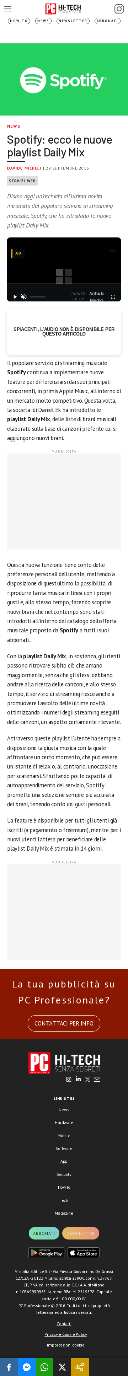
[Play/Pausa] (15, 297)
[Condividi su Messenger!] (27, 1367)
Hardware (64, 1122)
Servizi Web (22, 180)
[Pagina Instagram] (119, 9)
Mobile (64, 1135)
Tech (64, 1200)
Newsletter (73, 21)
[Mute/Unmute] (24, 297)
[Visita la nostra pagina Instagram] (68, 1080)
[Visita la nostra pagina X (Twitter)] (87, 1080)
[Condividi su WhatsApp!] (44, 1367)
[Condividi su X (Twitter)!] (62, 1367)
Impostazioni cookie (65, 1345)
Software (63, 1148)
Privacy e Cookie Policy (65, 1334)
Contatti (64, 1323)
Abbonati (107, 21)
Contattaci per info (63, 1023)
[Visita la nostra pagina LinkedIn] (78, 1080)
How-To (19, 21)
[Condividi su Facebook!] (9, 1367)
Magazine (64, 1213)
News (43, 21)
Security (64, 1174)
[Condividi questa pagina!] (80, 1367)
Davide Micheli (24, 168)
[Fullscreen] (113, 297)
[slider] (38, 297)
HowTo (64, 1187)
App (64, 1161)
